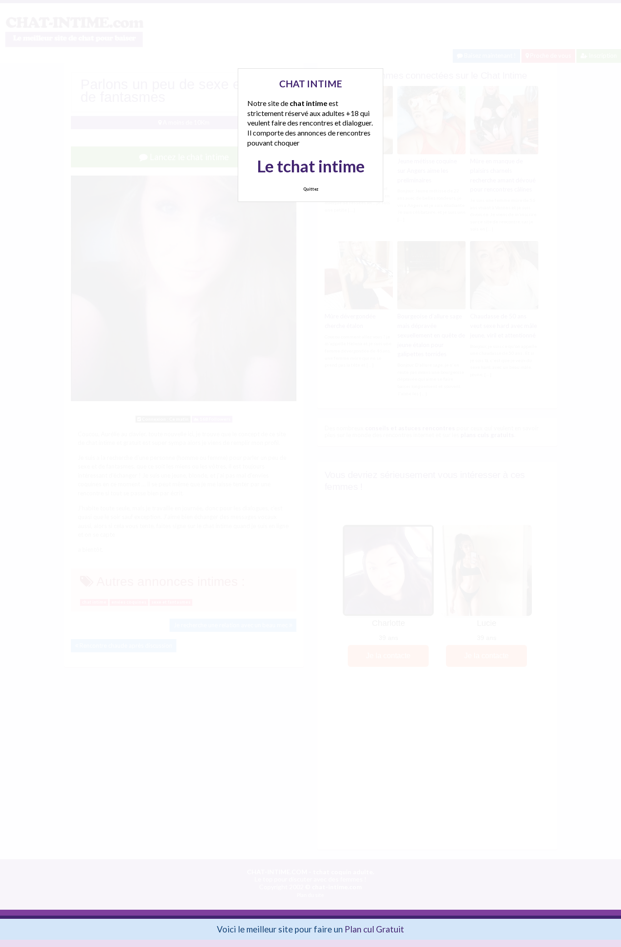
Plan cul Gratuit (374, 929)
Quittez (310, 188)
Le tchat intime (311, 166)
